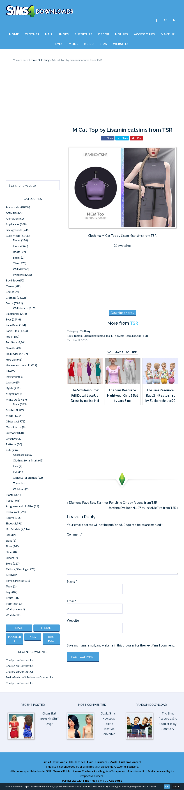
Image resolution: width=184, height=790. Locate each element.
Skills (9, 540)
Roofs (16, 251)
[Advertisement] (92, 94)
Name (72, 581)
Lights (9, 388)
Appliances (12, 224)
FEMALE (46, 627)
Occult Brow (14, 427)
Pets (8, 450)
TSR (134, 323)
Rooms (10, 517)
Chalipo (10, 660)
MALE (19, 627)
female (78, 335)
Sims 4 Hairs (91, 780)
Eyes (9, 319)
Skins (9, 546)
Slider (9, 552)
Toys (16, 483)
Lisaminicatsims (93, 335)
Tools (9, 586)
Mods (9, 415)
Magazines (12, 393)
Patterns (11, 444)
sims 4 (108, 335)
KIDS (32, 636)
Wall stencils (20, 308)
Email (71, 601)
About (176, 786)
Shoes (9, 523)
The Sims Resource (124, 335)
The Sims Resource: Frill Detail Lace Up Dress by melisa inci (85, 395)
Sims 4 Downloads (39, 11)
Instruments (13, 376)
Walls (16, 269)
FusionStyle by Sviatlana (20, 677)
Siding (16, 257)
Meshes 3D (13, 410)
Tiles (16, 263)
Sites (9, 534)
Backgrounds (14, 230)
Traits (9, 597)
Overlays (11, 438)
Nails (16, 404)
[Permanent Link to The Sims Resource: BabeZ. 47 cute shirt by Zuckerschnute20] (160, 383)
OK (167, 786)
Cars (9, 291)
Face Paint (12, 325)
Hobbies (11, 359)
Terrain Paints (14, 580)
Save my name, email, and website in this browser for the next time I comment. (121, 645)
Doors (17, 240)
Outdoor (11, 432)
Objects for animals (25, 477)
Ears (15, 466)
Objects (11, 421)
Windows (19, 274)
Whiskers (19, 489)
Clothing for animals (25, 460)
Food (9, 336)
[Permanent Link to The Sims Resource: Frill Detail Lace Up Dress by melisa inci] (85, 383)
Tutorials (11, 603)
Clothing (85, 331)
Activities (12, 212)
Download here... (123, 313)
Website (73, 620)
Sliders (10, 557)
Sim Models (13, 529)
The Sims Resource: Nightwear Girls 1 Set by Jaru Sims (122, 395)
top (139, 335)
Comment (74, 534)
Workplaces (13, 609)
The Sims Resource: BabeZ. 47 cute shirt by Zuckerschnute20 (160, 395)
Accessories (13, 207)
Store (9, 563)
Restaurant (12, 512)
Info (8, 371)
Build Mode (13, 235)
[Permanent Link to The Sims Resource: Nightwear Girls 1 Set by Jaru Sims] (122, 383)
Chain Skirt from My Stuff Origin (49, 719)
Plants (9, 494)
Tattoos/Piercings (17, 569)
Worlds (10, 615)
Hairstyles (12, 353)
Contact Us (26, 660)
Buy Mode (12, 280)
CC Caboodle (113, 780)
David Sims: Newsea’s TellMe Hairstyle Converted (108, 724)
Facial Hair (12, 330)
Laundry (11, 382)
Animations (13, 218)
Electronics (13, 313)
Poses (9, 500)
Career (10, 286)
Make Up (11, 399)
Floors (17, 246)
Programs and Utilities (19, 506)
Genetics (11, 348)
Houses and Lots (16, 365)
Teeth (9, 575)
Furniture (11, 342)
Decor (9, 303)
